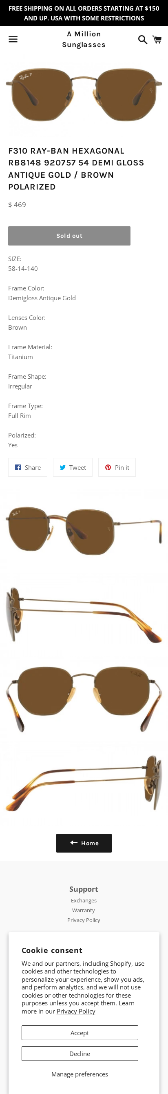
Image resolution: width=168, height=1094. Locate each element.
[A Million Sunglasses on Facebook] (27, 41)
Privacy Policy (76, 1011)
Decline (79, 1053)
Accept (80, 1033)
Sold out (69, 235)
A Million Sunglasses (84, 39)
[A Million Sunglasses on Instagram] (42, 41)
